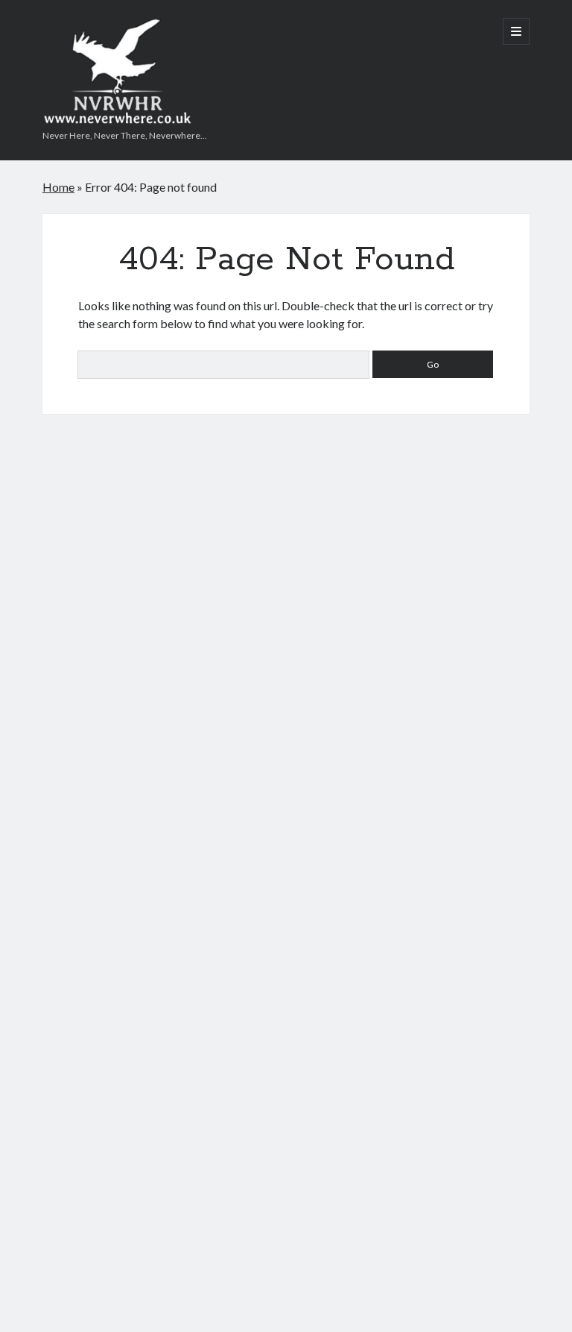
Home (58, 187)
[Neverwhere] (116, 119)
